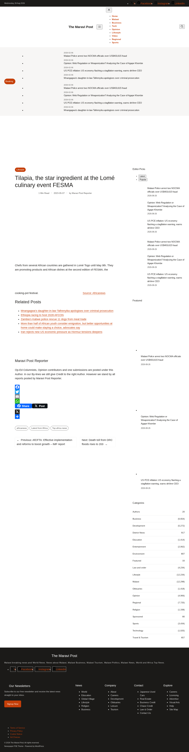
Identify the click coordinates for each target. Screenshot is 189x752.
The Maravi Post (81, 27)
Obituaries (137, 589)
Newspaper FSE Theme (13, 746)
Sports (136, 623)
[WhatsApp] (65, 401)
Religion (136, 609)
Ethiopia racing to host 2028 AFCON (42, 315)
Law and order (139, 567)
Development (139, 526)
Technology (138, 630)
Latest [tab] (142, 176)
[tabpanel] (159, 210)
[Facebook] (65, 387)
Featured (137, 561)
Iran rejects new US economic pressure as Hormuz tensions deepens (61, 331)
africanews (22, 428)
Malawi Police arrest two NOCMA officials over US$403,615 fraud (95, 56)
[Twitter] (65, 391)
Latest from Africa (39, 428)
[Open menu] (99, 26)
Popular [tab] (143, 179)
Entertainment (139, 546)
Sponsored (138, 616)
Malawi (136, 581)
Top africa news (59, 428)
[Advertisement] (94, 140)
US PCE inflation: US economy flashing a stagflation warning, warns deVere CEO (103, 70)
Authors (136, 512)
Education (137, 540)
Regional (137, 602)
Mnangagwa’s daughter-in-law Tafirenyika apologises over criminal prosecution (101, 78)
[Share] (65, 416)
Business (137, 519)
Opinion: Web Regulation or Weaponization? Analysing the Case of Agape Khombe (103, 63)
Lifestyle (20, 169)
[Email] (65, 396)
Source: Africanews (94, 293)
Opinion (136, 595)
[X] (65, 411)
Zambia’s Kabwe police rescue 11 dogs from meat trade (53, 319)
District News (139, 532)
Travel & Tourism (140, 637)
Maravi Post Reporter (82, 193)
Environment (138, 554)
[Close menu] (109, 10)
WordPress (39, 746)
